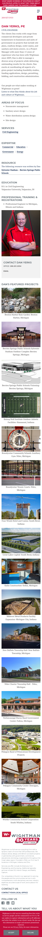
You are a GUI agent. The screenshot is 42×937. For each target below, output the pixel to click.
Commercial (7, 147)
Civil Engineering (10, 132)
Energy (20, 151)
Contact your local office (15, 893)
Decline (30, 933)
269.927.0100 (7, 18)
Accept (11, 933)
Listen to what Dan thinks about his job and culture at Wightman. (19, 93)
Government (8, 151)
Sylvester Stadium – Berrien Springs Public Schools (21, 171)
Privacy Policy (18, 927)
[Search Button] (39, 18)
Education (20, 147)
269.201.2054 (15, 266)
